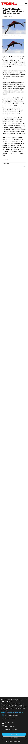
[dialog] (14, 720)
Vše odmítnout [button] (14, 738)
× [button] (26, 699)
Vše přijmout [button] (14, 734)
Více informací (4, 710)
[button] (14, 712)
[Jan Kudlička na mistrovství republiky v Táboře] (13, 46)
